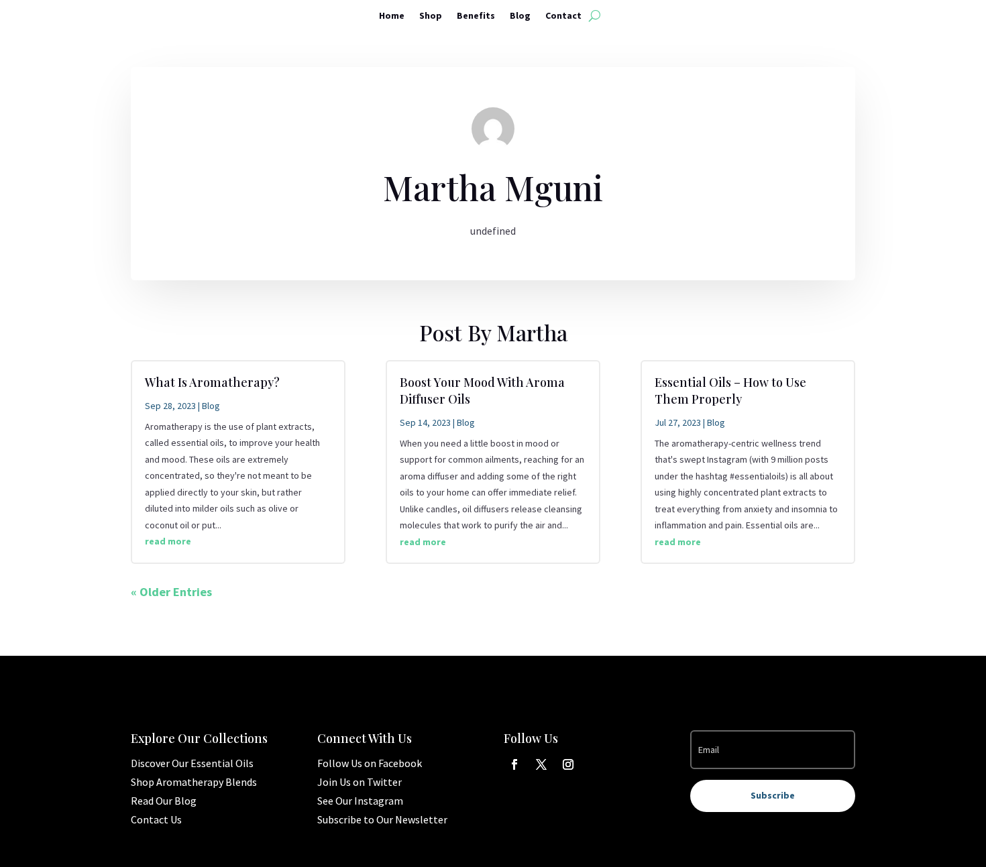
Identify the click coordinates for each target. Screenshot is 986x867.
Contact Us (156, 819)
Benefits (476, 16)
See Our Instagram (360, 800)
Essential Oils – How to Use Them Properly (730, 390)
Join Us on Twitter (359, 782)
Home (391, 16)
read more (168, 541)
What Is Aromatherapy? (212, 382)
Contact (563, 16)
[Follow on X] (541, 764)
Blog (520, 16)
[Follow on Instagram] (568, 764)
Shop (430, 16)
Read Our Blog (164, 800)
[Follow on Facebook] (514, 764)
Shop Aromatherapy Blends (194, 782)
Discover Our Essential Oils (192, 763)
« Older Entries (171, 591)
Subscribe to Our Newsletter (382, 819)
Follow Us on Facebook (369, 763)
